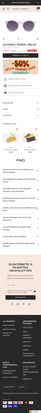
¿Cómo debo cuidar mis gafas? (14, 236)
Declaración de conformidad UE (29, 355)
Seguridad (7, 115)
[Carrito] (37, 9)
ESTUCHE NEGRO (30, 150)
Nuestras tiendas (9, 329)
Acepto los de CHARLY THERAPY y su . (20, 291)
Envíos (5, 109)
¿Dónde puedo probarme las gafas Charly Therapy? (19, 244)
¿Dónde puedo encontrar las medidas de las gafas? (20, 209)
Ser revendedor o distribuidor (9, 372)
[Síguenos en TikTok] (29, 304)
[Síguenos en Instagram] (17, 304)
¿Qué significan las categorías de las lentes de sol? (19, 180)
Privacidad (27, 346)
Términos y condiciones (27, 336)
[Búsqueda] (8, 9)
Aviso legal (27, 342)
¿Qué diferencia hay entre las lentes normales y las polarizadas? (17, 190)
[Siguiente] (37, 39)
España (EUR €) (9, 387)
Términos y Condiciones (19, 290)
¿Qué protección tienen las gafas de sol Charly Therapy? (18, 170)
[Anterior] (4, 39)
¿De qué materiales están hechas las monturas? (17, 218)
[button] (35, 411)
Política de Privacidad (21, 292)
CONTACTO (27, 379)
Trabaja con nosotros (7, 334)
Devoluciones (28, 328)
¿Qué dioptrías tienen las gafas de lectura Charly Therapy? (19, 199)
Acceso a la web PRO (10, 377)
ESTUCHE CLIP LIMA (11, 150)
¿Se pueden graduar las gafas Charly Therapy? (17, 228)
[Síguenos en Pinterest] (23, 304)
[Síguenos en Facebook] (12, 304)
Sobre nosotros (9, 325)
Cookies (25, 350)
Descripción (8, 103)
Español (21, 387)
